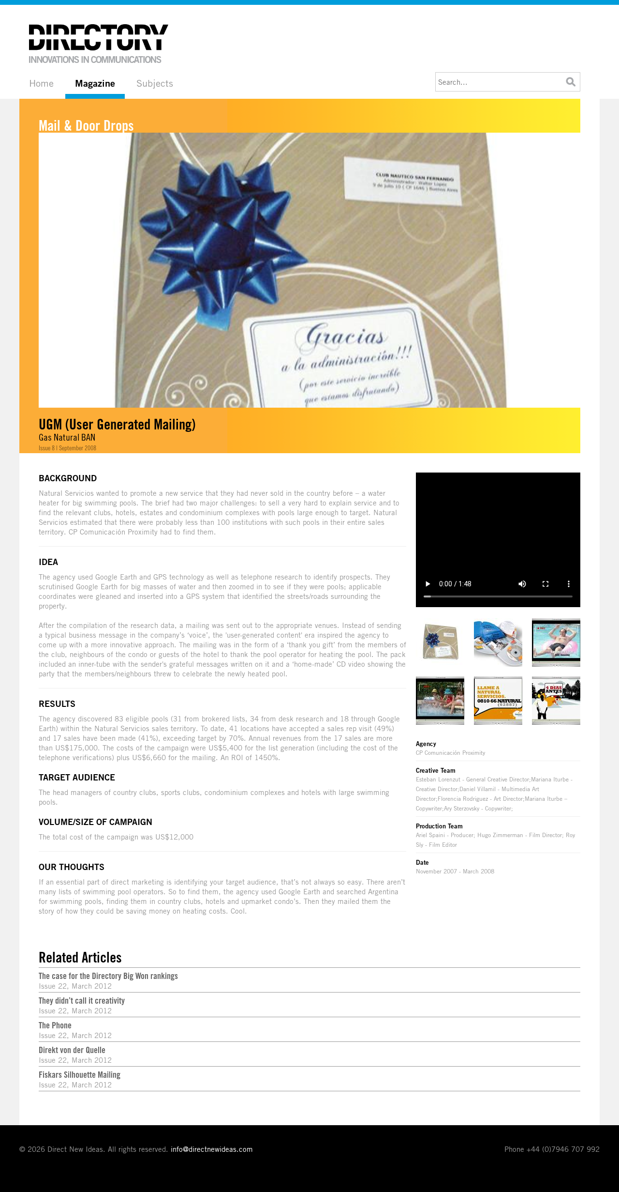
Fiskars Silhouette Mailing (79, 1074)
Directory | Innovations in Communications (99, 43)
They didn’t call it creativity (82, 1000)
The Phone (55, 1025)
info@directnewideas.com (212, 1149)
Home (41, 83)
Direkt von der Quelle (72, 1049)
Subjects (154, 83)
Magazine (95, 83)
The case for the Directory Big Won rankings (108, 975)
